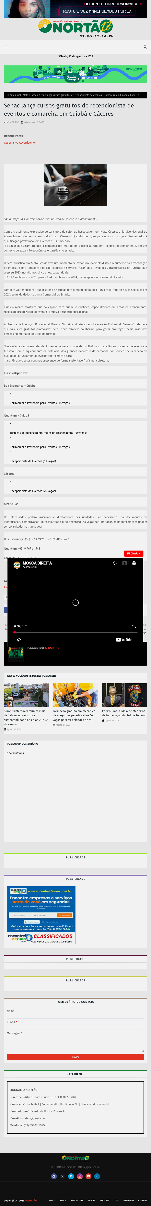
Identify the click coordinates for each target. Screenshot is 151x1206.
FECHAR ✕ (134, 553)
